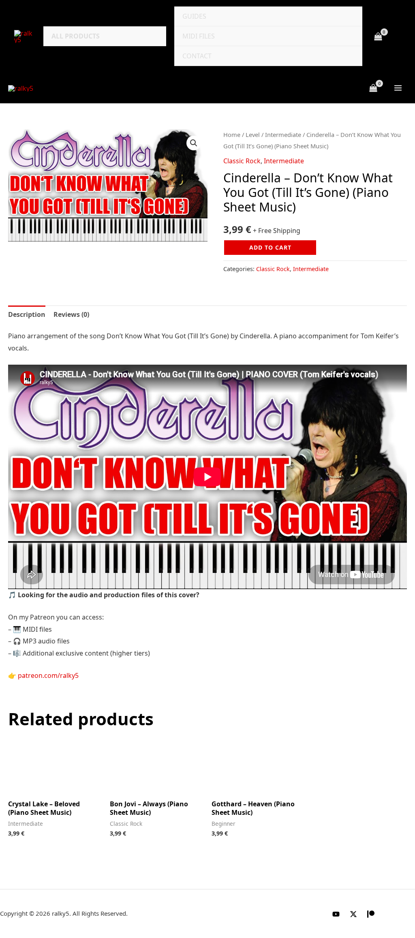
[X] (353, 914)
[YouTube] (336, 914)
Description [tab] (26, 314)
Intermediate (283, 134)
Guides (194, 16)
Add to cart (270, 247)
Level (253, 134)
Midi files (198, 36)
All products (75, 36)
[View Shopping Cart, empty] (377, 36)
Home (231, 134)
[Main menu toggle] (398, 88)
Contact (197, 55)
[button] (193, 143)
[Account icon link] (397, 36)
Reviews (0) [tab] (71, 314)
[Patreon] (370, 914)
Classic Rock (242, 160)
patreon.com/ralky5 (48, 675)
